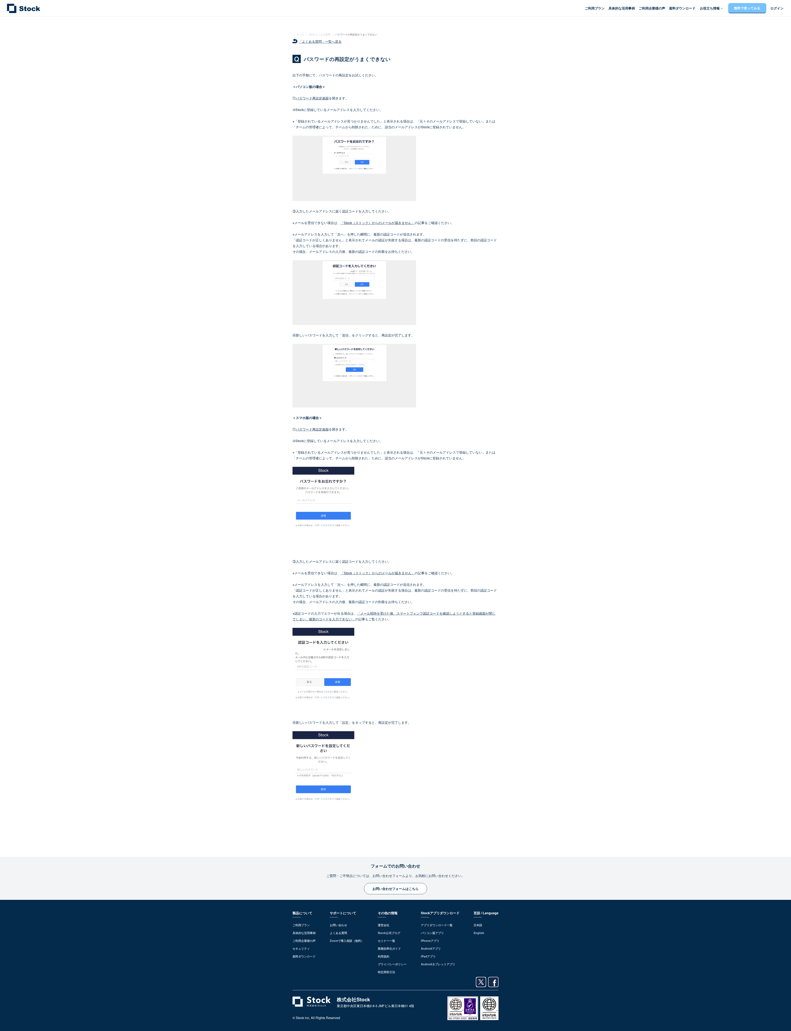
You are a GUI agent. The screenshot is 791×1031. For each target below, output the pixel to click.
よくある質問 (338, 933)
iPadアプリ (428, 956)
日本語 (478, 925)
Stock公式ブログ (389, 933)
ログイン (777, 8)
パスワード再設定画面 (312, 98)
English (479, 933)
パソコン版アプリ (432, 933)
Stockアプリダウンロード (440, 913)
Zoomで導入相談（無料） (347, 941)
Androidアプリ (431, 948)
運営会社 (383, 925)
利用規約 (383, 956)
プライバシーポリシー (392, 964)
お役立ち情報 (710, 8)
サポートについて (343, 913)
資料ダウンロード (682, 8)
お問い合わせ (338, 925)
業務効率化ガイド (389, 948)
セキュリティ (301, 948)
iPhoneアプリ (430, 941)
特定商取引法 (386, 972)
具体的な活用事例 (621, 8)
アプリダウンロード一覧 (437, 925)
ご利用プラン (595, 8)
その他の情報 (388, 913)
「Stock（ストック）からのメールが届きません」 (378, 222)
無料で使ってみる (747, 8)
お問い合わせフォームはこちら (395, 888)
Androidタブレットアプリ (438, 964)
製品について (302, 913)
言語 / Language (486, 913)
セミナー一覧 (386, 941)
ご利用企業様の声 (652, 8)
